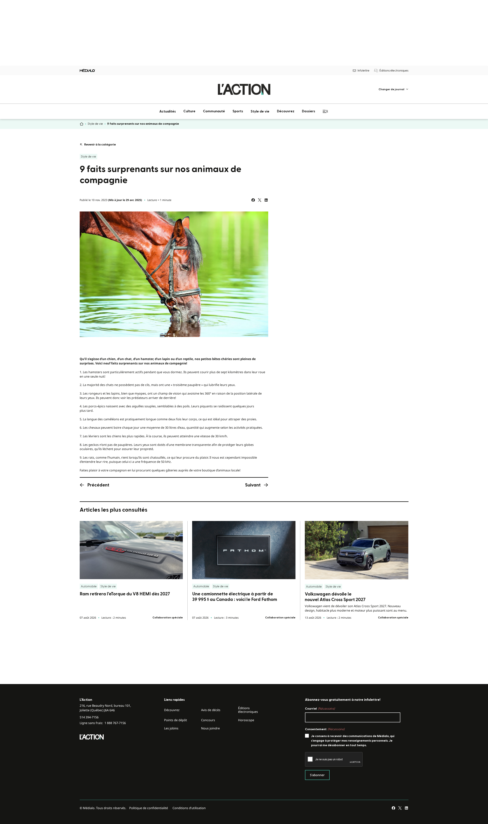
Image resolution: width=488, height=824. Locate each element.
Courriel (320, 708)
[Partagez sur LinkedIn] (266, 200)
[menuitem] (394, 89)
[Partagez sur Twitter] (260, 200)
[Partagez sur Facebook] (253, 200)
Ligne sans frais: (103, 723)
